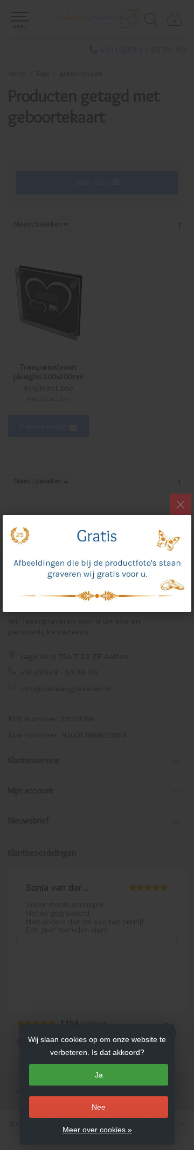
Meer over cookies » (97, 1129)
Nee (99, 1107)
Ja (99, 1075)
